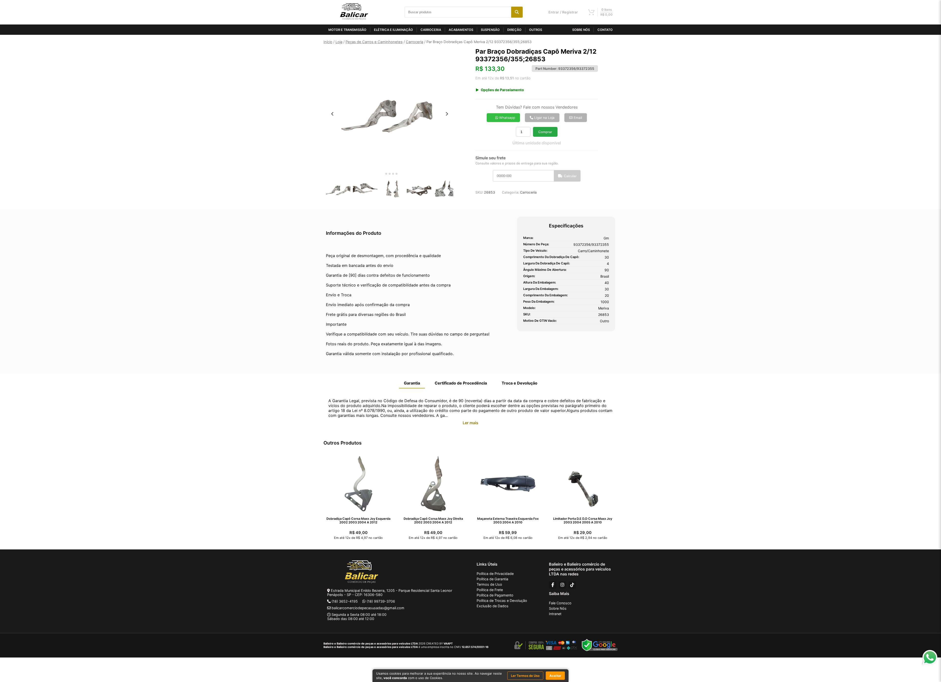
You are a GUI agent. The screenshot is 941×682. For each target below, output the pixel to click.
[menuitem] (338, 189)
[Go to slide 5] (396, 174)
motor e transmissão (347, 30)
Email (577, 118)
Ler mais (470, 422)
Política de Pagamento (495, 595)
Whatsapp (506, 118)
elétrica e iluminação (393, 30)
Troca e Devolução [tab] (519, 383)
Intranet (555, 614)
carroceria (431, 30)
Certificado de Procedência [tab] (461, 383)
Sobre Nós (558, 608)
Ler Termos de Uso (525, 676)
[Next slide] (447, 114)
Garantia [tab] (412, 383)
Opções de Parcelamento (502, 90)
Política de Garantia (492, 579)
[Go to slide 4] (393, 174)
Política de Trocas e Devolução (502, 600)
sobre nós (581, 30)
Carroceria (414, 42)
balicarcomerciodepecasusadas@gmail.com (368, 608)
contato (605, 30)
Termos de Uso (489, 584)
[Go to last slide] (332, 114)
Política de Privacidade (495, 573)
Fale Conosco (560, 603)
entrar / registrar (563, 12)
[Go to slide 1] (382, 174)
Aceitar (555, 676)
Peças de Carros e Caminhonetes (374, 42)
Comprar (545, 132)
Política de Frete (490, 590)
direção (514, 30)
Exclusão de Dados (492, 606)
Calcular (570, 176)
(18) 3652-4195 (345, 601)
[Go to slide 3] (390, 174)
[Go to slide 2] (386, 174)
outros (535, 30)
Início (327, 42)
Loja (338, 42)
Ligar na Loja (544, 118)
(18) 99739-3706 (381, 601)
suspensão (490, 30)
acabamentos (461, 30)
